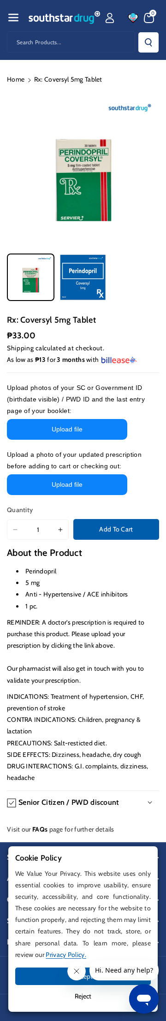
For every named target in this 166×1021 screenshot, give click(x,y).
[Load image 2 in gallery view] (83, 277)
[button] (13, 17)
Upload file (67, 429)
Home (15, 79)
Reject (83, 996)
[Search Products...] (148, 42)
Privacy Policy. (66, 954)
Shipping (20, 348)
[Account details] (110, 18)
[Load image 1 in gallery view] (30, 277)
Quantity (20, 510)
